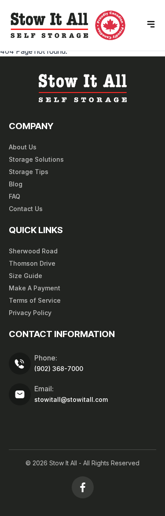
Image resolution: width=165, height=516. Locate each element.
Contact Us (26, 208)
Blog (15, 184)
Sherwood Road (33, 251)
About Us (23, 147)
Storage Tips (28, 171)
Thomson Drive (32, 263)
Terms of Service (35, 300)
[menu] (151, 24)
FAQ (14, 196)
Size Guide (25, 275)
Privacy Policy (30, 312)
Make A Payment (34, 288)
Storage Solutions (36, 159)
